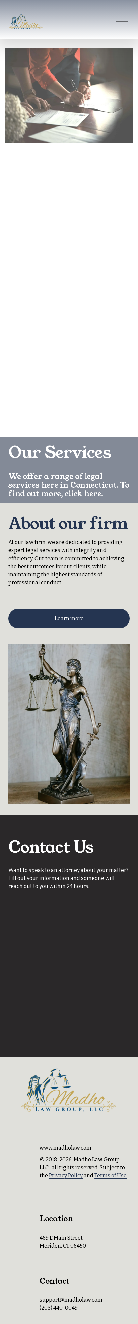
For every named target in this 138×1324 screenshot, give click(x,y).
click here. (84, 493)
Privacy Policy (66, 1175)
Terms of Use (110, 1175)
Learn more (69, 618)
